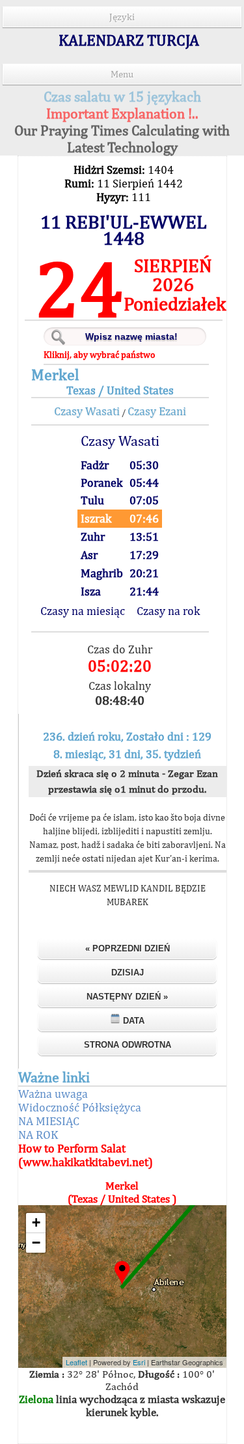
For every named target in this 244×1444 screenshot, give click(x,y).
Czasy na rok (168, 611)
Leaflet (76, 1362)
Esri (139, 1362)
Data (132, 1021)
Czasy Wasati (87, 411)
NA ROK (38, 1134)
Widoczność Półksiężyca (79, 1107)
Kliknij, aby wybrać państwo (99, 354)
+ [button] (36, 1222)
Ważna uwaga (53, 1093)
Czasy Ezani (157, 411)
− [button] (36, 1242)
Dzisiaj (127, 972)
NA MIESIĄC (48, 1121)
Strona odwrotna (127, 1045)
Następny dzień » (127, 996)
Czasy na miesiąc (82, 611)
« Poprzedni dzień (127, 948)
